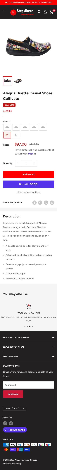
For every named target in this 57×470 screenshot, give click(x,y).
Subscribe (13, 394)
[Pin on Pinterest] (40, 202)
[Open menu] (4, 12)
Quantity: (8, 163)
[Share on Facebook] (34, 202)
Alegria (7, 111)
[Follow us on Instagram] (11, 423)
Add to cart (28, 174)
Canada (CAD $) (12, 408)
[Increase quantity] (34, 163)
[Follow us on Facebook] (5, 423)
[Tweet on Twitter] (46, 202)
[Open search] (39, 11)
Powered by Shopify (12, 463)
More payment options (28, 192)
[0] (51, 12)
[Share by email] (52, 202)
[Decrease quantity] (18, 163)
